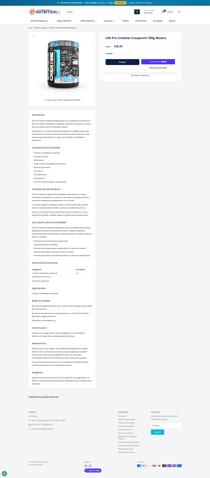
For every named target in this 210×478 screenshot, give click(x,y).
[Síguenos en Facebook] (85, 465)
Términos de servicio (126, 426)
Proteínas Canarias (125, 433)
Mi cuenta (148, 13)
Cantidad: (109, 54)
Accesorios (108, 21)
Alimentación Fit (87, 21)
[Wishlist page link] (179, 12)
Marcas (172, 21)
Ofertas (125, 21)
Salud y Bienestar (64, 21)
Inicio (30, 28)
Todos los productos (40, 28)
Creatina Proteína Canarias (128, 442)
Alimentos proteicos (126, 449)
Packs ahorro (140, 21)
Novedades (158, 21)
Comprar (122, 62)
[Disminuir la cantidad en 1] (116, 53)
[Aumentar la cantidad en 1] (128, 53)
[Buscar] (137, 11)
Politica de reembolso (126, 423)
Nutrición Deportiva (39, 21)
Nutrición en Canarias (126, 452)
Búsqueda (122, 416)
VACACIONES (120, 3)
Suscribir (157, 432)
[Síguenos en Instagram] (90, 465)
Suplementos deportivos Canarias (127, 437)
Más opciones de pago (158, 67)
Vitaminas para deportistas (128, 445)
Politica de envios (125, 429)
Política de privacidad (126, 419)
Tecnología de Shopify (35, 465)
